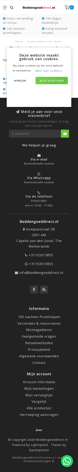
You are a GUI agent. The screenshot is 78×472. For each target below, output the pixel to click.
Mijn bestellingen (39, 388)
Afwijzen (20, 80)
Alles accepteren (52, 80)
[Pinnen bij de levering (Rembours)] (39, 430)
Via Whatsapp (39, 178)
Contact (39, 362)
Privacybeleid (39, 349)
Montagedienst (39, 330)
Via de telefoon (39, 196)
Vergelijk (39, 401)
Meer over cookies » (49, 70)
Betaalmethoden (39, 343)
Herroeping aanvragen (39, 414)
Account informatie (39, 382)
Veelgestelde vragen (39, 336)
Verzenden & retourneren (39, 323)
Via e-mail (39, 159)
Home (19, 41)
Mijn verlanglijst (39, 395)
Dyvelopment (39, 450)
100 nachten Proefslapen (39, 317)
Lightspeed (39, 445)
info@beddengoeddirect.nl (41, 272)
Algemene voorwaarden (39, 356)
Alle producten (39, 408)
